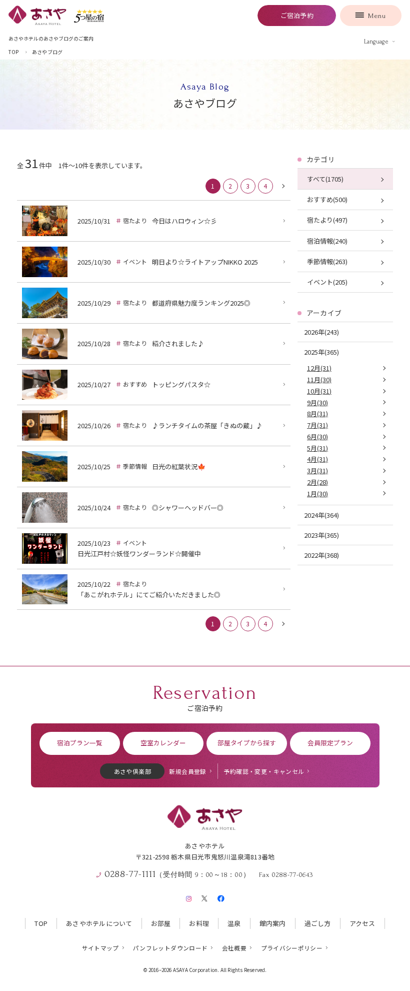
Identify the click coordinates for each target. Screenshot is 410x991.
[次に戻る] (283, 186)
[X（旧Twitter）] (205, 896)
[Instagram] (189, 896)
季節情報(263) (327, 261)
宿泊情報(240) (327, 241)
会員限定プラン (330, 742)
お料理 (199, 923)
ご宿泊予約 (297, 15)
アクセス (363, 923)
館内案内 (273, 923)
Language (376, 41)
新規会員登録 (187, 771)
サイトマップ (100, 947)
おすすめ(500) (327, 199)
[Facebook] (221, 896)
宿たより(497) (327, 220)
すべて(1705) (325, 179)
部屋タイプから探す (247, 742)
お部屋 (161, 923)
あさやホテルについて (99, 923)
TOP (41, 923)
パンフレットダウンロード (170, 947)
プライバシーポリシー (292, 947)
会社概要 (234, 947)
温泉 (234, 923)
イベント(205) (327, 282)
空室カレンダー (163, 742)
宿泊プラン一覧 (79, 742)
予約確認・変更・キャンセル (264, 771)
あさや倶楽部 (132, 771)
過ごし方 (317, 923)
